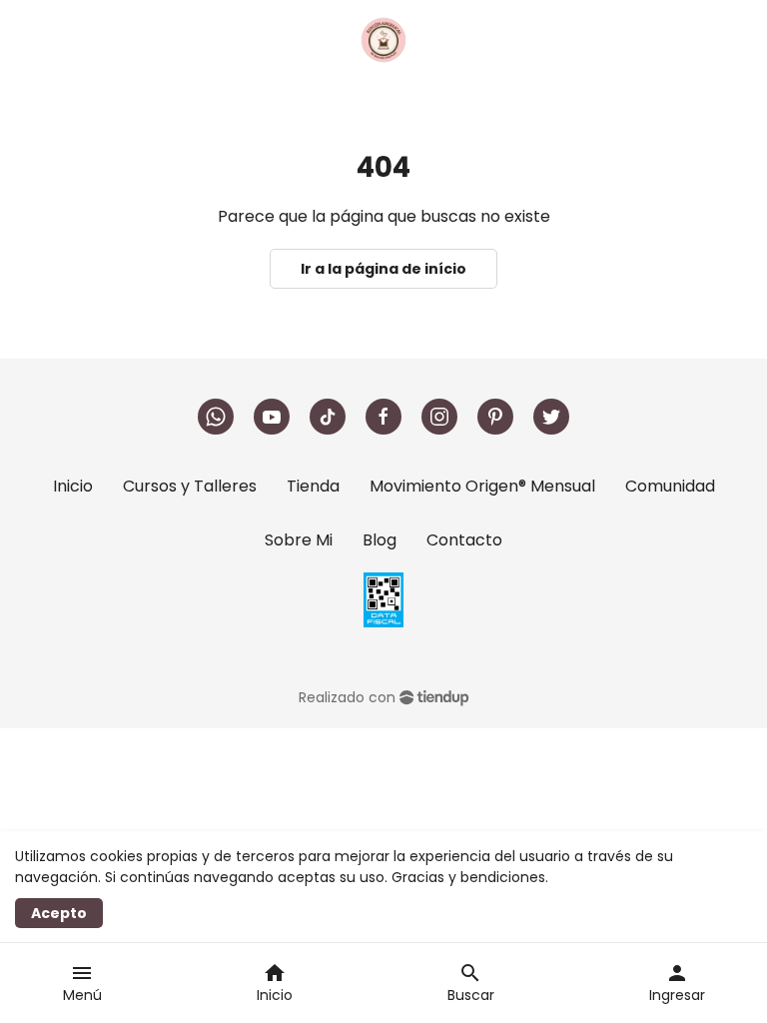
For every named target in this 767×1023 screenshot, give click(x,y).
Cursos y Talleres (190, 486)
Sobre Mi (299, 539)
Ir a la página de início (383, 269)
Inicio (73, 486)
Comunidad (670, 486)
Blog (379, 539)
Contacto (464, 539)
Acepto (59, 913)
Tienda (313, 486)
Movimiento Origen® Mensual (482, 486)
